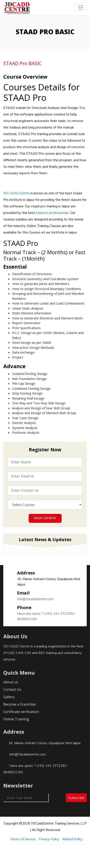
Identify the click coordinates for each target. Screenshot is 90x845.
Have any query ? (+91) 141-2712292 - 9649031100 (46, 616)
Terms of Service (23, 839)
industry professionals (52, 213)
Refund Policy (72, 839)
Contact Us (12, 689)
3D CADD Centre (16, 193)
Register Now (45, 518)
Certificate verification (21, 711)
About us (10, 682)
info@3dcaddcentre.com (35, 599)
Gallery (9, 696)
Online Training (16, 719)
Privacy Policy (49, 839)
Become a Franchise (19, 704)
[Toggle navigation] (80, 7)
